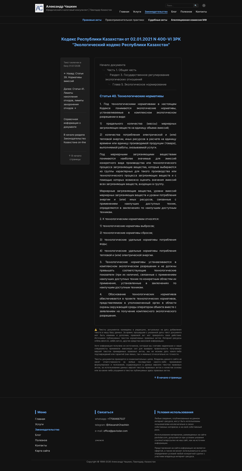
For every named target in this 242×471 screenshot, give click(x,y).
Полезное (186, 11)
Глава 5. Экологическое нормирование (140, 84)
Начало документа (112, 65)
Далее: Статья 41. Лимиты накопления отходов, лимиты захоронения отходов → (74, 98)
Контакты (201, 11)
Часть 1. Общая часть (121, 70)
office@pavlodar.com (115, 430)
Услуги (137, 11)
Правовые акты (92, 19)
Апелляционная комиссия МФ (189, 19)
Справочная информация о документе (72, 123)
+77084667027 (116, 418)
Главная (124, 11)
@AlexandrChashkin (117, 424)
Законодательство (156, 11)
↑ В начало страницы (168, 377)
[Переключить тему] (204, 5)
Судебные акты (157, 19)
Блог (174, 11)
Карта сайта (42, 450)
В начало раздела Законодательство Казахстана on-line (75, 138)
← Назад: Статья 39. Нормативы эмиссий (73, 77)
